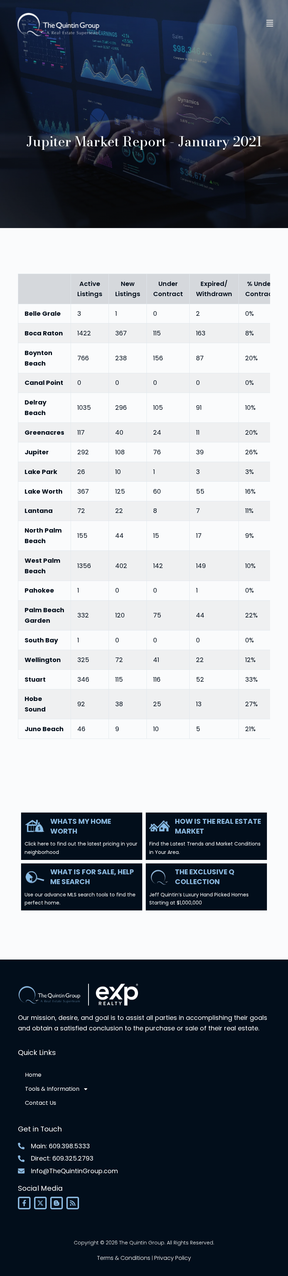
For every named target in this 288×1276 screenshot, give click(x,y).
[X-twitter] (40, 1203)
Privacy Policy (172, 1258)
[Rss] (72, 1203)
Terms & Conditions (123, 1258)
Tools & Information (52, 1089)
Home (33, 1075)
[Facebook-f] (24, 1203)
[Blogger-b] (56, 1203)
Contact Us (40, 1103)
